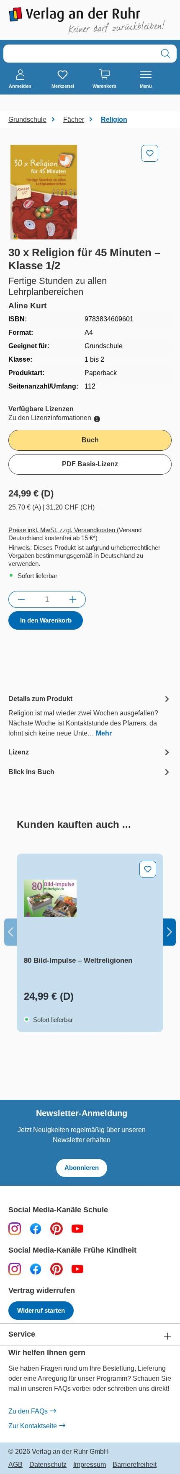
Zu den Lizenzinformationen (49, 417)
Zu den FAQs (28, 1411)
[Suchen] (165, 54)
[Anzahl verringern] (21, 599)
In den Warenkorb (46, 620)
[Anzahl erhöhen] (73, 599)
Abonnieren (81, 1167)
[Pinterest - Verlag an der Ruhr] (56, 1228)
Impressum (89, 1464)
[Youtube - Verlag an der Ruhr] (77, 1228)
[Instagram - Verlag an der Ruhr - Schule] (14, 1228)
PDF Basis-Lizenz (90, 464)
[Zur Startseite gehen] (90, 21)
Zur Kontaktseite (32, 1425)
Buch (90, 440)
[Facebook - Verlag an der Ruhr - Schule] (35, 1228)
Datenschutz (48, 1464)
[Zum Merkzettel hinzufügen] (149, 153)
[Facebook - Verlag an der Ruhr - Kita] (35, 1269)
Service (21, 1334)
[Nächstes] (169, 932)
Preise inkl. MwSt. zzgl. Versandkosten (62, 529)
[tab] (90, 715)
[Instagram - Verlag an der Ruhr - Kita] (14, 1269)
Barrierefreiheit (135, 1464)
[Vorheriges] (10, 932)
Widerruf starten (41, 1310)
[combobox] (79, 54)
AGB (15, 1464)
